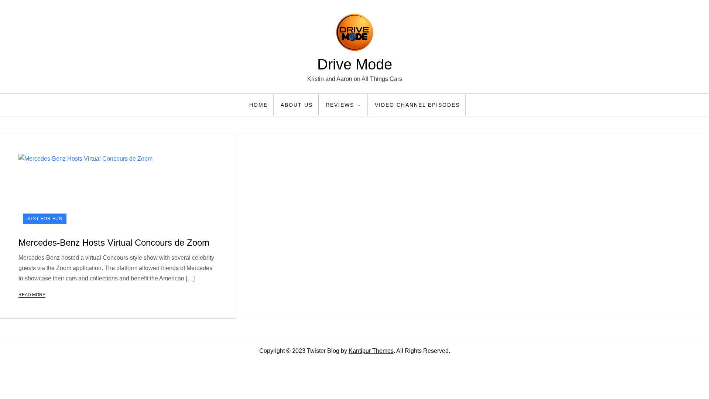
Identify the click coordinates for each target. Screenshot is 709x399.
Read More (31, 294)
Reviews (340, 105)
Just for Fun (45, 218)
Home (258, 105)
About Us (297, 105)
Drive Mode (354, 64)
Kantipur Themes (371, 351)
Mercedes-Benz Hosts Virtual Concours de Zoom (113, 243)
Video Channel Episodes (417, 105)
